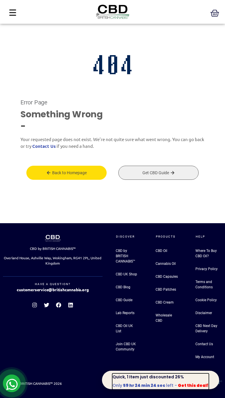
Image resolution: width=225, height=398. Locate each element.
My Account (204, 357)
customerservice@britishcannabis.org (52, 289)
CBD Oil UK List (124, 328)
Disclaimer (203, 313)
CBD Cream (165, 302)
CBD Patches (166, 289)
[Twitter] (46, 305)
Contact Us (44, 146)
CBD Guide (124, 300)
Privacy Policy (206, 269)
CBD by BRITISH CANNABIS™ (125, 256)
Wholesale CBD (164, 318)
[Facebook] (58, 305)
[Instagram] (34, 305)
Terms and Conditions (204, 284)
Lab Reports (125, 313)
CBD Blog (123, 287)
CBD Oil (161, 251)
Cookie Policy (206, 300)
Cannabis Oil (166, 264)
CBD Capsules (167, 277)
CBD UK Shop (126, 274)
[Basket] (214, 13)
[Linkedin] (70, 305)
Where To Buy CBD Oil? (206, 253)
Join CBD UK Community (126, 346)
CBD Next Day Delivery (206, 328)
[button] (12, 13)
